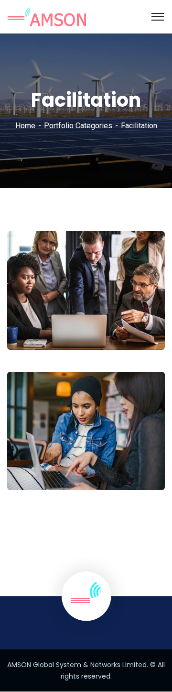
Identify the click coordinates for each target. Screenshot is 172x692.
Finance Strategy (56, 322)
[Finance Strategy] (144, 322)
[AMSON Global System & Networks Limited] (46, 16)
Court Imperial (50, 463)
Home (25, 125)
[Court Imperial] (144, 462)
